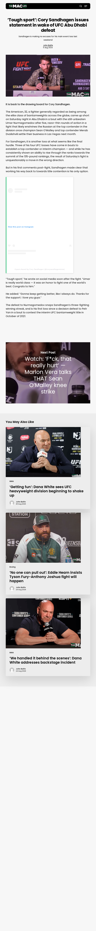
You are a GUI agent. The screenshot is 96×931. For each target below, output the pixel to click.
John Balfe (48, 45)
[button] (85, 6)
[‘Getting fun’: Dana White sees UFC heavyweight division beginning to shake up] (48, 468)
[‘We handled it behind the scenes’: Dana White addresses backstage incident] (48, 637)
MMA (12, 481)
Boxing (13, 567)
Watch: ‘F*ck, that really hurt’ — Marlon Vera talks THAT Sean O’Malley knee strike (48, 372)
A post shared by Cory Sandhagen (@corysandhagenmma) (40, 269)
